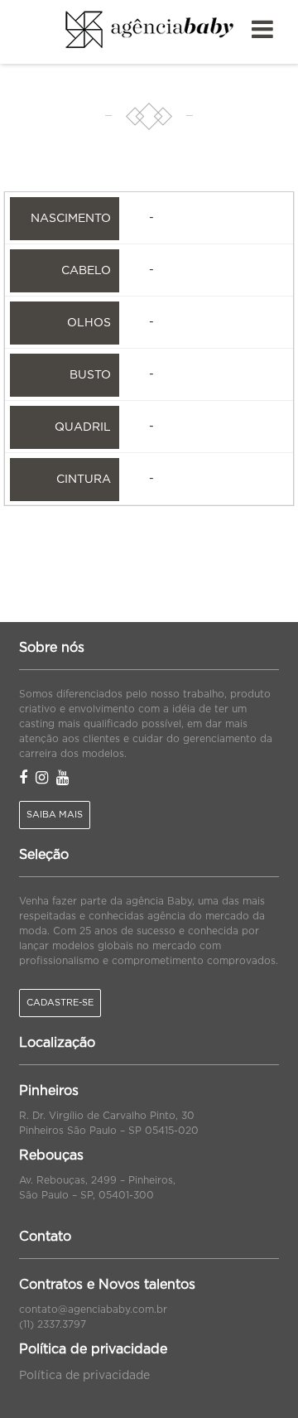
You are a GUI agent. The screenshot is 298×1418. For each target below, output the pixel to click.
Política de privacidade (84, 1376)
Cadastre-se (60, 1002)
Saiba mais (54, 814)
